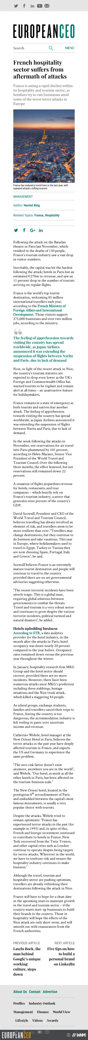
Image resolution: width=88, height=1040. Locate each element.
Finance (43, 1012)
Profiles (19, 1003)
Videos (37, 1020)
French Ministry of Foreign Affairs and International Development (39, 310)
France (38, 215)
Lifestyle (21, 1020)
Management (23, 196)
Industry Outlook (42, 1003)
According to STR (26, 632)
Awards (52, 1020)
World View (61, 1012)
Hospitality (52, 215)
